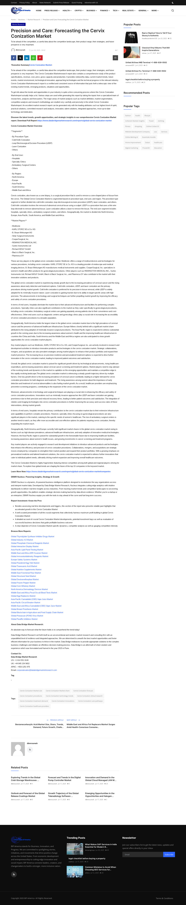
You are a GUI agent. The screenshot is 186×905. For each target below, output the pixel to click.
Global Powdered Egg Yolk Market (25, 563)
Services (164, 132)
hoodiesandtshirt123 (149, 38)
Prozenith (146, 148)
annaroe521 (130, 65)
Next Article (72, 720)
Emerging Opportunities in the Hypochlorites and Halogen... (99, 794)
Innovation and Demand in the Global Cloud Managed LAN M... (100, 778)
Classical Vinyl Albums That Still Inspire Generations (156, 49)
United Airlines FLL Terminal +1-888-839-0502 (146, 71)
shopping (138, 126)
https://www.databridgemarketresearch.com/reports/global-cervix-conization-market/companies (68, 471)
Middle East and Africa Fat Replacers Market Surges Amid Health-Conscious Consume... (91, 725)
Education (158, 148)
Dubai (147, 142)
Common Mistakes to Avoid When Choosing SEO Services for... (100, 868)
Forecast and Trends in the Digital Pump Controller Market (64, 778)
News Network (45, 2)
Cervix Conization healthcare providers (34, 706)
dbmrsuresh (32, 743)
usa (155, 132)
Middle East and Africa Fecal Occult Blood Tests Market (34, 593)
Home (38, 10)
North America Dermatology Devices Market (29, 589)
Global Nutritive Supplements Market (26, 569)
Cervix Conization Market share (57, 691)
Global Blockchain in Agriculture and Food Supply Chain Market (37, 612)
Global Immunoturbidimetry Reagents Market (29, 556)
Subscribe (169, 854)
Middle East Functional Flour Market (26, 573)
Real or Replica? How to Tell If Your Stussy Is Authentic (157, 34)
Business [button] (91, 10)
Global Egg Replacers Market (23, 596)
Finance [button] (104, 10)
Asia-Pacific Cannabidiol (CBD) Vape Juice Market (32, 599)
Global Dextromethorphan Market (25, 579)
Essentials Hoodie (149, 137)
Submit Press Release (61, 2)
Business (21, 19)
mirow (144, 53)
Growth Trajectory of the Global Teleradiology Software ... (63, 794)
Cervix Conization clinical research (89, 696)
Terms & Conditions (164, 898)
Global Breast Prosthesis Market (24, 609)
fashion (128, 115)
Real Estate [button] (128, 10)
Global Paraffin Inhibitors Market (24, 619)
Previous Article (57, 720)
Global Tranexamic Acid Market (24, 566)
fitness (127, 126)
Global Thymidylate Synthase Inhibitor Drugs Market (32, 536)
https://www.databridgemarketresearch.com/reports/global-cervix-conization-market (74, 120)
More (154, 10)
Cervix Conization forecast (83, 691)
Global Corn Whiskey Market (23, 586)
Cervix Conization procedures (31, 696)
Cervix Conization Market (40, 65)
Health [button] (66, 10)
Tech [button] (115, 10)
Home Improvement (133, 142)
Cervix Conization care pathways (90, 701)
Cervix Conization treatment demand (34, 701)
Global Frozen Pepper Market (23, 583)
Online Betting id (131, 137)
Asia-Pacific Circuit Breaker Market (25, 602)
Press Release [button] (51, 10)
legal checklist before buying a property (143, 79)
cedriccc (128, 82)
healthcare (158, 142)
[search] (172, 10)
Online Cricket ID (152, 126)
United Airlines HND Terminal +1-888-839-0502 (146, 62)
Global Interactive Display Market (24, 546)
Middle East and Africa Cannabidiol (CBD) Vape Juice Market (36, 606)
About (34, 2)
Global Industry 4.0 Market (22, 540)
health (137, 115)
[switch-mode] (173, 3)
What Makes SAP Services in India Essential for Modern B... (101, 845)
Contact (14, 2)
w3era (87, 873)
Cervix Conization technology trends (59, 696)
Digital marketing (131, 148)
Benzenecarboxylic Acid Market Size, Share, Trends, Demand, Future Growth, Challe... (39, 725)
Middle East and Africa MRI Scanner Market (29, 553)
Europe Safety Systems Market (24, 560)
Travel (151, 121)
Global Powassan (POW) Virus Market (27, 616)
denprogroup (90, 850)
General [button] (143, 10)
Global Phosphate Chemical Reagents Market (30, 543)
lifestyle (147, 115)
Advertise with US (91, 2)
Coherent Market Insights (134, 121)
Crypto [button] (78, 10)
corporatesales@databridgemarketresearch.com (37, 670)
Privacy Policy (24, 2)
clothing (161, 121)
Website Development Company (137, 132)
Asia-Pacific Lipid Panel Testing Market (27, 550)
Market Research (34, 19)
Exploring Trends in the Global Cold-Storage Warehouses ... (25, 778)
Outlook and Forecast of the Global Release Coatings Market (28, 794)
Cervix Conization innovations (63, 701)
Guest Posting (77, 2)
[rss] (14, 874)
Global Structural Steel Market (23, 576)
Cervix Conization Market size (31, 691)
